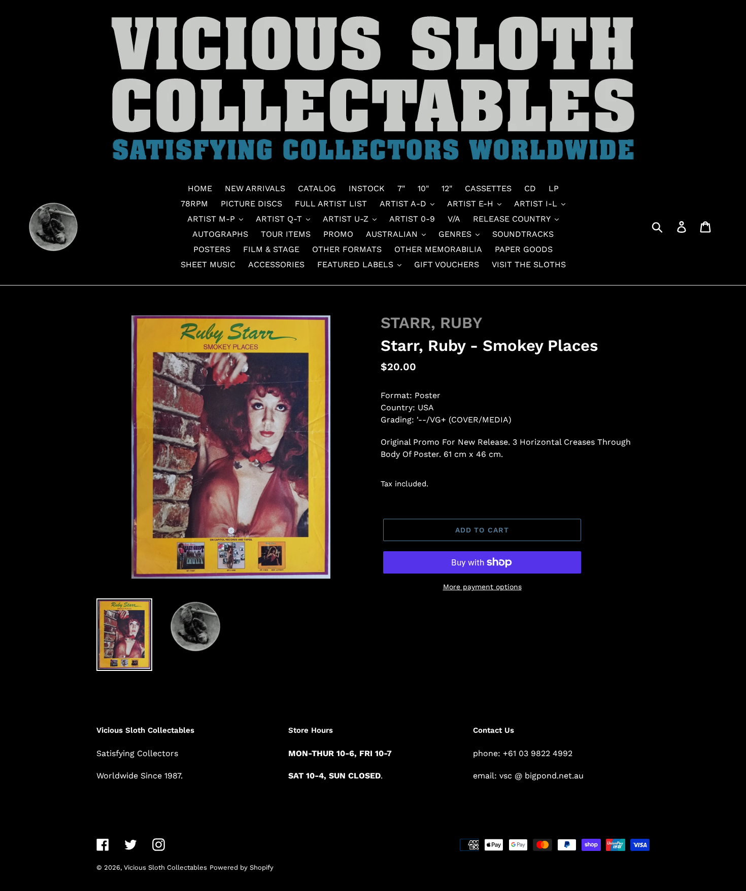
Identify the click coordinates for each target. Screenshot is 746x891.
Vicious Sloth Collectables (165, 867)
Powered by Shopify (242, 867)
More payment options (482, 587)
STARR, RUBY (431, 322)
